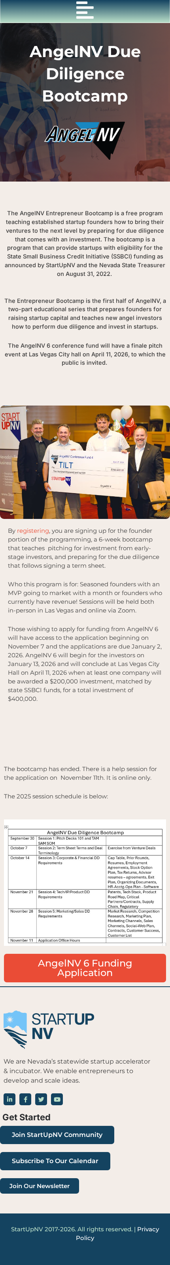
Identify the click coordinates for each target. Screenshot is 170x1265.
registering (33, 530)
